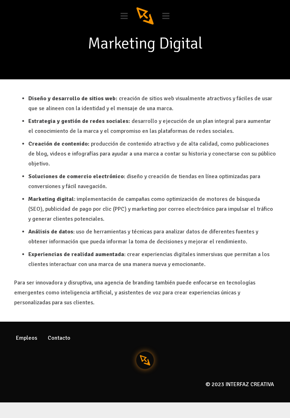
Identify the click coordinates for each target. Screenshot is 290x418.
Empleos (26, 337)
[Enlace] (145, 16)
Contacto (59, 337)
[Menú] (124, 16)
